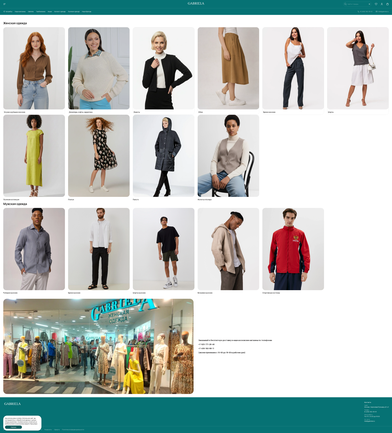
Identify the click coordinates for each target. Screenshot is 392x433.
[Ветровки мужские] (228, 249)
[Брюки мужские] (99, 249)
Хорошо (13, 427)
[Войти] (382, 4)
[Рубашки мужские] (34, 249)
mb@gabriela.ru (369, 421)
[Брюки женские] (293, 68)
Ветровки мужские (205, 293)
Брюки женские (269, 112)
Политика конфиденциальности (73, 430)
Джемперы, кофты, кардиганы (80, 112)
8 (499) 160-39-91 (370, 412)
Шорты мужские (139, 293)
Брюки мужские (74, 293)
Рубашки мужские (10, 293)
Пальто (136, 200)
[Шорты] (358, 68)
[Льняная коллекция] (34, 156)
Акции (50, 11)
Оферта (57, 430)
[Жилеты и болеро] (228, 156)
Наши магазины (20, 11)
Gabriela (31, 11)
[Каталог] (4, 4)
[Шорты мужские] (163, 249)
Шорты (331, 112)
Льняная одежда (74, 11)
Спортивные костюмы (271, 293)
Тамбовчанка (40, 11)
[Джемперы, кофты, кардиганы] (99, 68)
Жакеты (137, 112)
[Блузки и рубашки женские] (34, 68)
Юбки (200, 112)
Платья (71, 200)
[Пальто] (163, 156)
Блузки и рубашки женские (14, 112)
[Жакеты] (163, 68)
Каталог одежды (60, 11)
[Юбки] (228, 68)
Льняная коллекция (11, 200)
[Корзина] (387, 4)
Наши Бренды (86, 11)
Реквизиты (48, 430)
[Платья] (99, 156)
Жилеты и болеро (205, 200)
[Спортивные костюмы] (293, 249)
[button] (376, 4)
